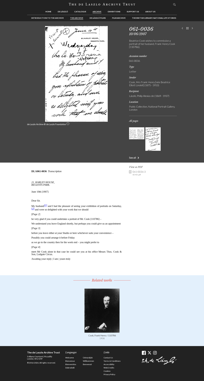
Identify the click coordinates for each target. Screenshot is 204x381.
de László (63, 11)
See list (187, 28)
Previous (182, 28)
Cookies (107, 371)
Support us (133, 11)
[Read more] (102, 331)
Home (48, 11)
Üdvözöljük (88, 357)
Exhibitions (114, 11)
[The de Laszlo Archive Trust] (102, 4)
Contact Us (108, 357)
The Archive (76, 18)
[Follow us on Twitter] (149, 353)
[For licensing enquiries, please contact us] (67, 124)
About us (150, 11)
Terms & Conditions (112, 361)
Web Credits (109, 367)
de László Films (98, 18)
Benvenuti (87, 364)
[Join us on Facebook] (144, 353)
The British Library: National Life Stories (154, 18)
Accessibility (109, 364)
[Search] (174, 4)
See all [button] (132, 157)
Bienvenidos (70, 364)
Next (192, 28)
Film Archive (119, 18)
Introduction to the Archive (47, 18)
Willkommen (88, 361)
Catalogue (80, 11)
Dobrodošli (70, 367)
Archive (97, 11)
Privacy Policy (109, 374)
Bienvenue (70, 361)
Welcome (69, 357)
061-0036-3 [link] (139, 173)
